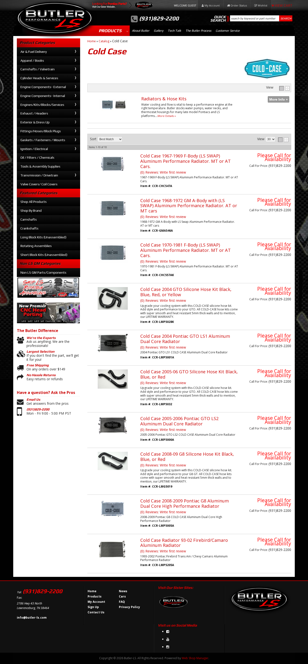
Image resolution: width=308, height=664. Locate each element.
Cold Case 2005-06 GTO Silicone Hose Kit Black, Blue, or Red (189, 374)
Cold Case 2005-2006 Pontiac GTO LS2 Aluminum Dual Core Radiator (179, 421)
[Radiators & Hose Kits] (114, 113)
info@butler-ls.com (32, 618)
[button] (261, 18)
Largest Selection (40, 351)
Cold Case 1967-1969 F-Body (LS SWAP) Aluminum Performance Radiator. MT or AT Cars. (185, 161)
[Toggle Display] (284, 88)
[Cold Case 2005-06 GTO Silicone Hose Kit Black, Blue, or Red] (113, 391)
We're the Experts (41, 338)
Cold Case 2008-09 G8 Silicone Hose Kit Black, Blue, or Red (187, 456)
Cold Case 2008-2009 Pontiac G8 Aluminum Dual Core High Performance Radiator (184, 503)
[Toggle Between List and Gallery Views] (283, 139)
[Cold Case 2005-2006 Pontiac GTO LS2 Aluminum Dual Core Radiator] (113, 437)
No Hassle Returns (41, 375)
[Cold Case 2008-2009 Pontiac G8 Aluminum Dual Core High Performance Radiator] (113, 521)
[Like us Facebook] (167, 631)
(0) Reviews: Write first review (163, 172)
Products (110, 30)
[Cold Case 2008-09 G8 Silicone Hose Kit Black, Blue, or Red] (113, 472)
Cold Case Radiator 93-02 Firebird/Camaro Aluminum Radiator (184, 542)
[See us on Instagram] (167, 647)
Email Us (33, 399)
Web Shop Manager (195, 658)
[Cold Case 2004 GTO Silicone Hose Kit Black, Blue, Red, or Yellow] (113, 312)
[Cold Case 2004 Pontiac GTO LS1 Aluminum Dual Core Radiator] (113, 354)
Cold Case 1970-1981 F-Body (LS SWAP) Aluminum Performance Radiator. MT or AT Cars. (185, 250)
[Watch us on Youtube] (167, 639)
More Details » (167, 116)
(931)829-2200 (37, 409)
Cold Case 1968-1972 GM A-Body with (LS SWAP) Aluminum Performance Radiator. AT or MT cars (188, 206)
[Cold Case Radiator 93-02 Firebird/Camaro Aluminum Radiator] (113, 563)
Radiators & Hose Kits (163, 99)
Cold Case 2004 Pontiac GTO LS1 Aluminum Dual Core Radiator (185, 338)
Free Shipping (37, 365)
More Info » (278, 99)
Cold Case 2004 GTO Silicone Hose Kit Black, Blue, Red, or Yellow (185, 291)
